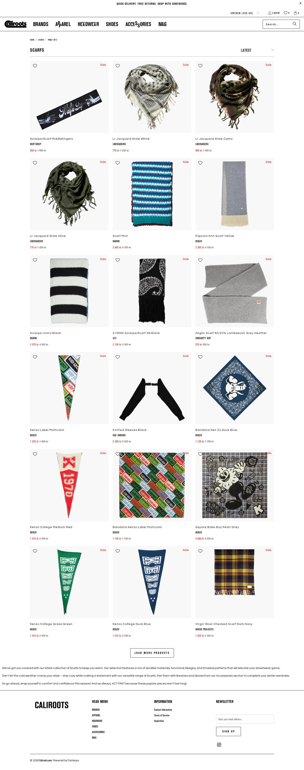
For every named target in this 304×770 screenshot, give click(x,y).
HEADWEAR (97, 720)
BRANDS (96, 709)
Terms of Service (161, 715)
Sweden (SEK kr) (242, 13)
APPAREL (96, 715)
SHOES (95, 726)
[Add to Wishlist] (35, 66)
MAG (94, 737)
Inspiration (159, 720)
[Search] (295, 24)
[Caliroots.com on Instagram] (219, 744)
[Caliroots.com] (15, 24)
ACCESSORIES (98, 732)
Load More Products (152, 652)
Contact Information (163, 709)
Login (276, 12)
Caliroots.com (45, 760)
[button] (40, 24)
